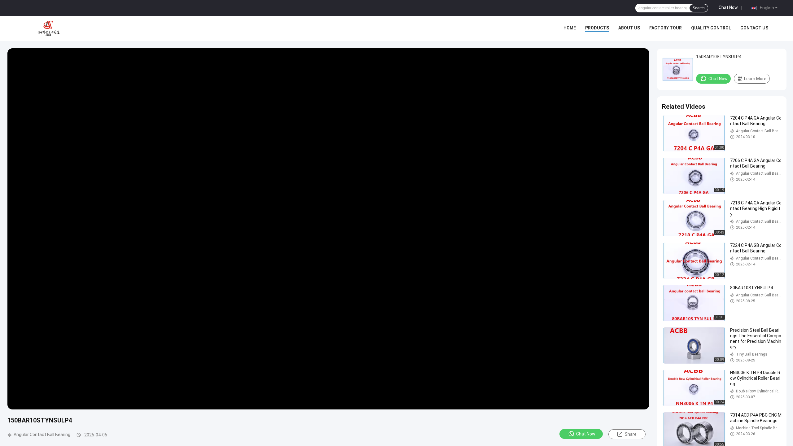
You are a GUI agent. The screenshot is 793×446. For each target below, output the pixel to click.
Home (569, 27)
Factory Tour (665, 27)
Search (699, 8)
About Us (629, 27)
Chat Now (728, 7)
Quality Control (711, 27)
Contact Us (754, 27)
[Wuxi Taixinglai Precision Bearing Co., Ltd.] (49, 28)
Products (597, 27)
